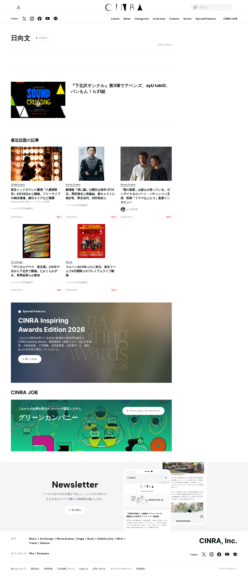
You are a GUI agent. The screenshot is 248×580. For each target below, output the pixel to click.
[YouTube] (47, 19)
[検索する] (195, 7)
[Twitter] (24, 19)
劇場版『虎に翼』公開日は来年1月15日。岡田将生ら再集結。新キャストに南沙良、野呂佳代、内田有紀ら (90, 194)
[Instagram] (32, 19)
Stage (80, 538)
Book (90, 538)
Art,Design (47, 538)
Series (187, 18)
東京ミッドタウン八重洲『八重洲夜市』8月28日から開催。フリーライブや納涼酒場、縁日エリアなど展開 (35, 194)
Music (33, 538)
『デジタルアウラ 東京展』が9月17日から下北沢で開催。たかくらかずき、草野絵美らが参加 (35, 271)
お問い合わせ (98, 568)
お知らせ (83, 568)
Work (120, 538)
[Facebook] (40, 19)
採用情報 (48, 568)
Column (174, 18)
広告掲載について (66, 568)
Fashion (45, 543)
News (127, 18)
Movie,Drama (65, 538)
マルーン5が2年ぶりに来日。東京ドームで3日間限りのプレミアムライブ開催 (91, 271)
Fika (31, 553)
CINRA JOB (230, 18)
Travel (33, 543)
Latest (115, 18)
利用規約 (140, 568)
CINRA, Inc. (218, 541)
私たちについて (18, 568)
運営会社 (35, 568)
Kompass (43, 553)
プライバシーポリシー (121, 568)
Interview (159, 18)
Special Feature (206, 18)
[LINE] (56, 19)
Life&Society (105, 538)
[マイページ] (18, 7)
